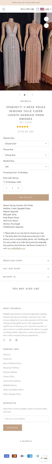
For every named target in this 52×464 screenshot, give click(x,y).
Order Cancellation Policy (13, 389)
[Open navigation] (3, 9)
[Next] (32, 94)
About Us (6, 354)
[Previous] (19, 94)
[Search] (33, 9)
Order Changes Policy (12, 394)
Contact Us (7, 359)
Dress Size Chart (12, 260)
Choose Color (8, 138)
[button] (23, 126)
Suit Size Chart (12, 268)
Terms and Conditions (12, 381)
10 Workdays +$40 (13, 182)
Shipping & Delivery (11, 367)
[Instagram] (10, 340)
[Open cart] (38, 9)
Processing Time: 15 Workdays (15, 172)
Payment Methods (10, 372)
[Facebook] (4, 340)
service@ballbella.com (16, 248)
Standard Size (8, 161)
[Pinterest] (16, 340)
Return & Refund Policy (12, 363)
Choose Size (8, 149)
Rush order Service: (11, 178)
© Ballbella (26, 441)
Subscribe (12, 427)
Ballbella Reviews (10, 385)
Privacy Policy (8, 376)
